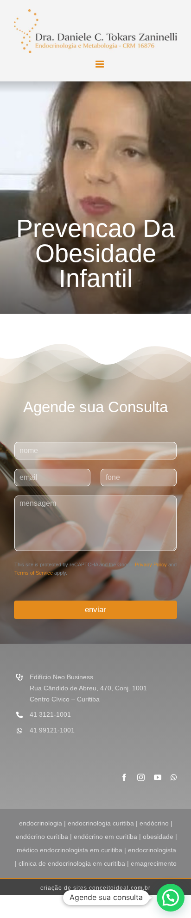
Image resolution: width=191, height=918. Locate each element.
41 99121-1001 (52, 730)
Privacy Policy (151, 564)
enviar (95, 609)
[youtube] (157, 777)
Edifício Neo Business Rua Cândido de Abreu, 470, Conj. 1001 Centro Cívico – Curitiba (88, 688)
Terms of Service (33, 573)
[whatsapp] (174, 777)
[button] (171, 898)
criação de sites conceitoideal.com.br (95, 888)
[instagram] (141, 777)
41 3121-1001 (50, 714)
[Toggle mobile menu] (100, 64)
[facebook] (124, 777)
